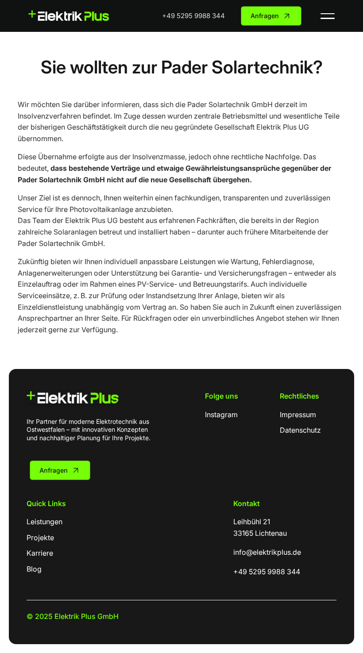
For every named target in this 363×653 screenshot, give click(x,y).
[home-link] (73, 401)
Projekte (40, 537)
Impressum (298, 414)
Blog (34, 569)
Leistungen (44, 521)
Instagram (221, 414)
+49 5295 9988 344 (193, 16)
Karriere (40, 553)
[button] (327, 16)
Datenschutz (300, 430)
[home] (68, 15)
